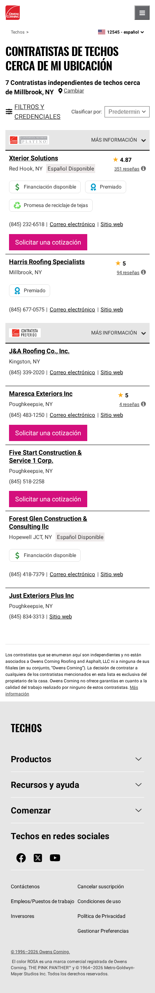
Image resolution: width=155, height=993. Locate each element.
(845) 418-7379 (26, 574)
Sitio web (112, 224)
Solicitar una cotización (48, 242)
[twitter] (38, 858)
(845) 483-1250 (26, 414)
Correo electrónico (72, 224)
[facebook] (21, 858)
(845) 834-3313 (26, 616)
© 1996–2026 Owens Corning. (40, 951)
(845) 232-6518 (26, 224)
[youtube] (55, 858)
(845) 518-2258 (26, 481)
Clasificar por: (86, 111)
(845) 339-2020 (26, 372)
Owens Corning (12, 12)
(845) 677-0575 (26, 309)
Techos (18, 32)
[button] (143, 168)
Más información (114, 140)
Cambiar (74, 90)
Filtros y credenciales (37, 112)
